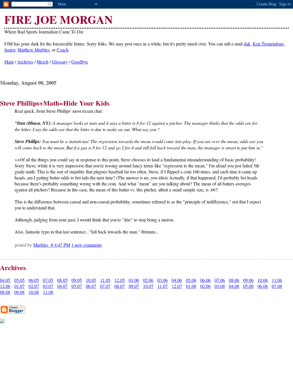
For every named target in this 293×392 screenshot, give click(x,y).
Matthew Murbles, (34, 50)
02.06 (148, 280)
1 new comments (86, 245)
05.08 (248, 286)
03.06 (162, 280)
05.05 (19, 280)
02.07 (34, 286)
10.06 (263, 280)
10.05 (91, 280)
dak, (248, 44)
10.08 (34, 292)
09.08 (19, 292)
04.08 (234, 286)
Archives (25, 62)
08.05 (62, 280)
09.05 (77, 280)
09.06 (248, 280)
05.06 (191, 280)
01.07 (19, 286)
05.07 (77, 286)
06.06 (205, 280)
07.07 (105, 286)
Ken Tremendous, (269, 44)
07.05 (48, 280)
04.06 (177, 280)
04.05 (5, 280)
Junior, (10, 50)
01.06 (134, 280)
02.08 (205, 286)
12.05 (119, 280)
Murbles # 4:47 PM (51, 245)
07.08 (277, 286)
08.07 (119, 286)
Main (9, 62)
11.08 (48, 292)
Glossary (60, 62)
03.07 (48, 286)
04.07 (62, 286)
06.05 (34, 280)
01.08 (191, 286)
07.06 (220, 280)
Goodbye (79, 62)
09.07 (134, 286)
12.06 (5, 286)
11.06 (277, 280)
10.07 (148, 286)
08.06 (234, 280)
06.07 (91, 286)
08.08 (5, 292)
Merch (42, 62)
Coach (62, 50)
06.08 (263, 286)
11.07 (162, 286)
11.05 (105, 280)
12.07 (177, 286)
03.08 (220, 286)
